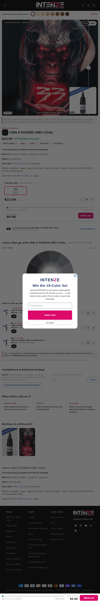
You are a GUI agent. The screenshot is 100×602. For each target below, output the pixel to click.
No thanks (50, 323)
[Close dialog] (75, 275)
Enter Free (50, 315)
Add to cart (89, 598)
